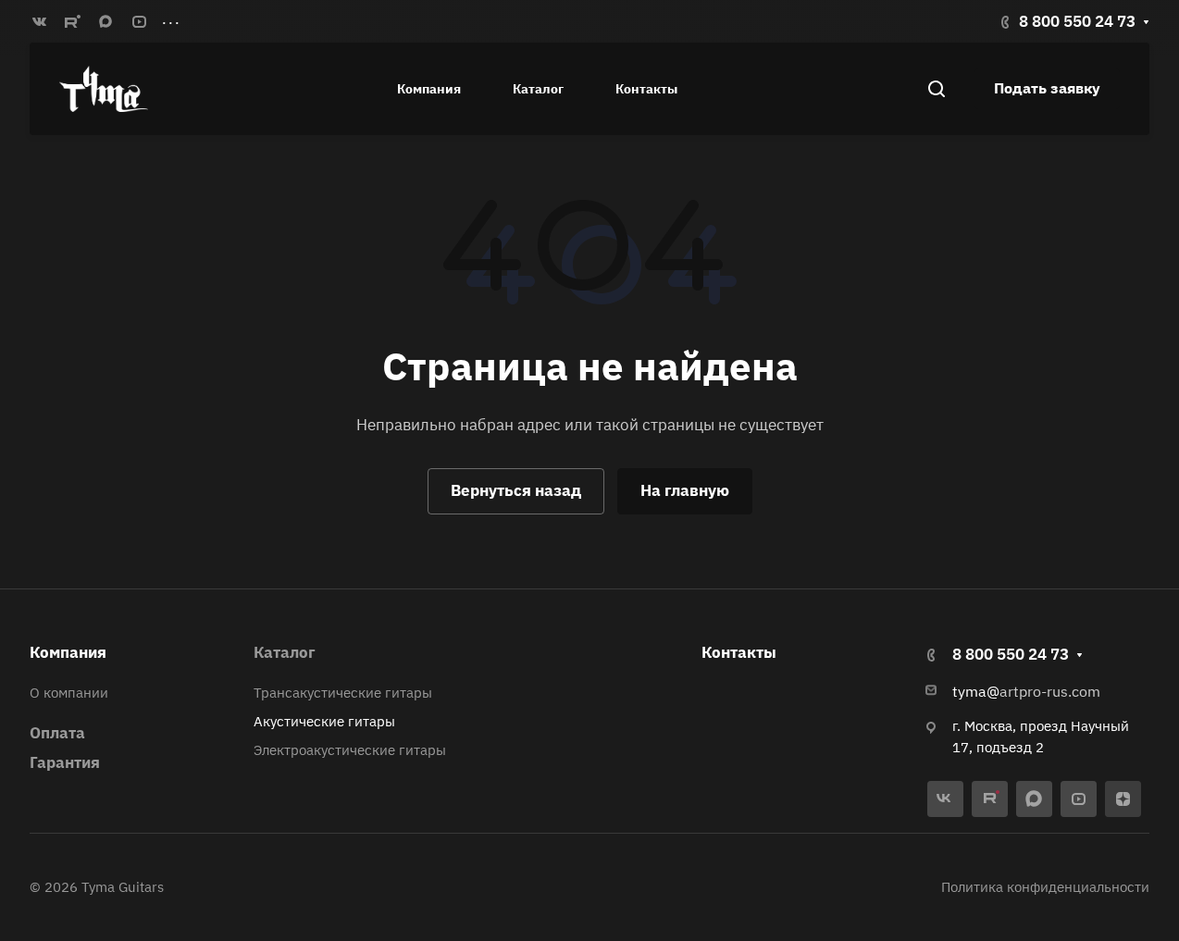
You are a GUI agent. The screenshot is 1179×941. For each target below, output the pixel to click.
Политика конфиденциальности (1045, 887)
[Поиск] (936, 89)
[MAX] (105, 21)
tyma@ (975, 691)
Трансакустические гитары (343, 692)
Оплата (57, 733)
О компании (69, 692)
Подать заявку (1047, 88)
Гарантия (65, 762)
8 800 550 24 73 (1077, 21)
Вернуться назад (516, 490)
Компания (68, 652)
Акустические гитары (324, 721)
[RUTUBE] (72, 21)
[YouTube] (139, 21)
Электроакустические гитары (350, 750)
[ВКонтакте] (39, 21)
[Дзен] (1123, 799)
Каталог (285, 652)
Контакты (738, 652)
